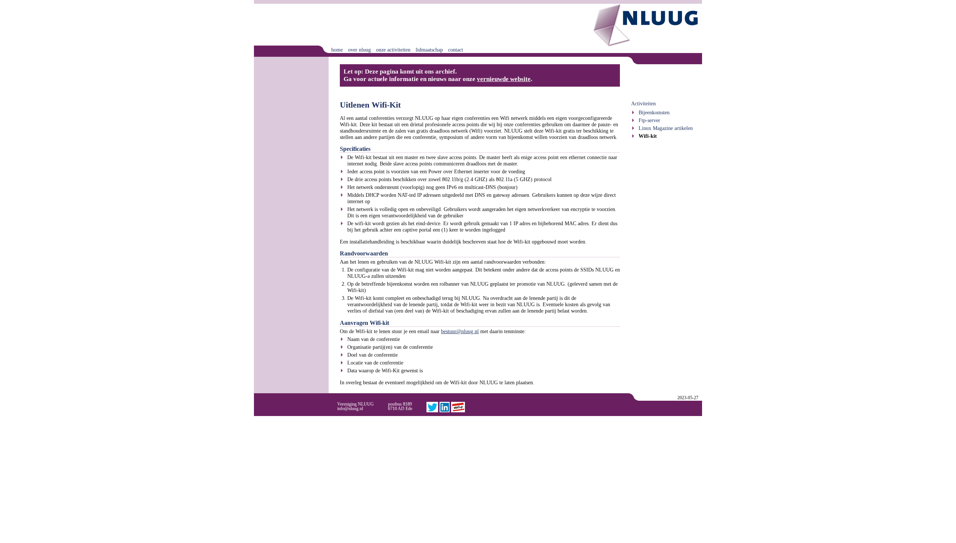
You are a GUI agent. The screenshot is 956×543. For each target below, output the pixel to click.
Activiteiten (643, 103)
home (337, 50)
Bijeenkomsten (654, 112)
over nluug (359, 50)
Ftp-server (649, 120)
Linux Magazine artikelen (666, 128)
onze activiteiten (393, 50)
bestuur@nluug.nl (460, 331)
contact (455, 50)
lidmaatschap (429, 50)
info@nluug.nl (350, 408)
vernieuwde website (504, 79)
